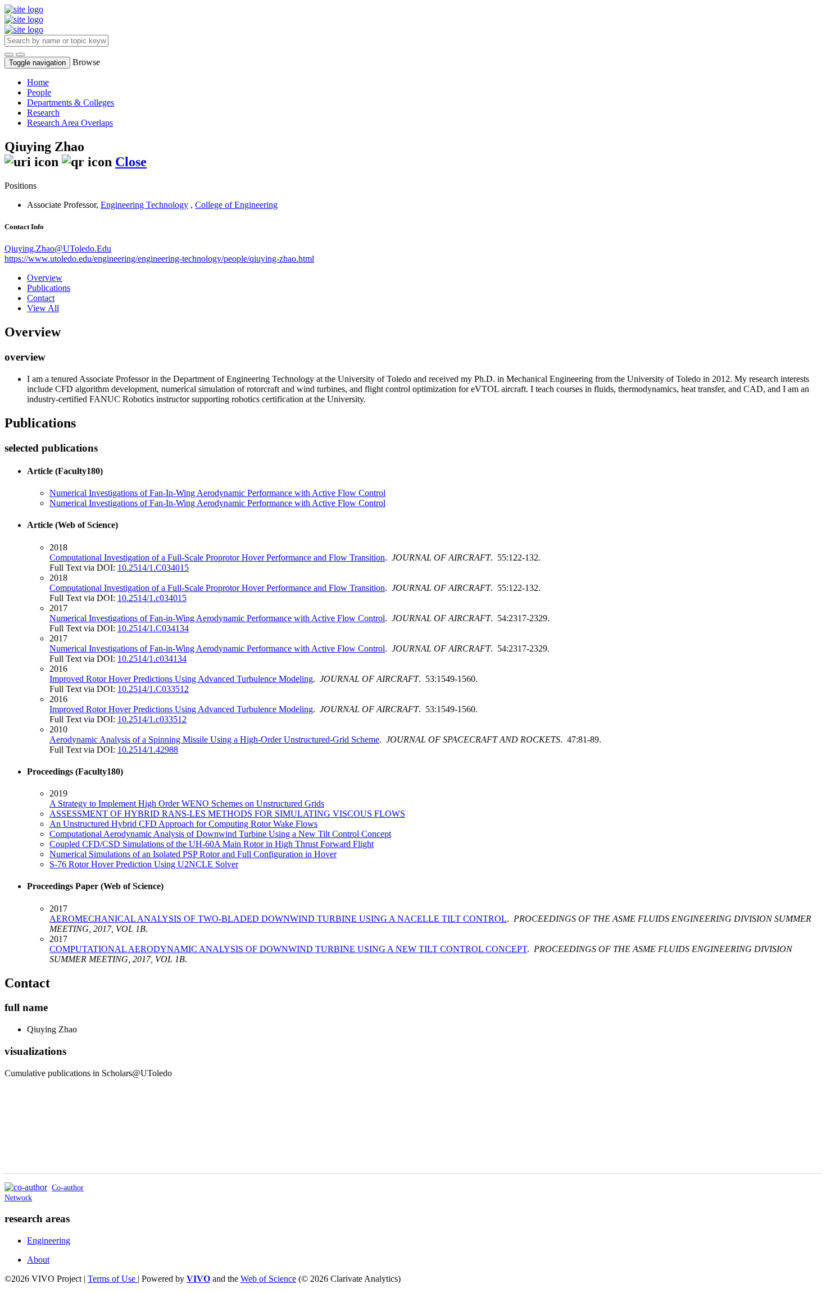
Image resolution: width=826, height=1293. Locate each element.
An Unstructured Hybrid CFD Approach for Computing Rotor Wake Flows (183, 823)
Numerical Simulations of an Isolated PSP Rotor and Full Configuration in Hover (193, 854)
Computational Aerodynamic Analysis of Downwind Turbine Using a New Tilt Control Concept (220, 834)
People (39, 92)
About (38, 1259)
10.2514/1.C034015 (153, 567)
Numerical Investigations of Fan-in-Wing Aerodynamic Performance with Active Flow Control (217, 618)
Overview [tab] (44, 278)
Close (131, 161)
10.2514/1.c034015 (152, 598)
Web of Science (268, 1278)
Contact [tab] (41, 298)
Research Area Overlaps (70, 123)
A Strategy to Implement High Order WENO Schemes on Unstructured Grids (186, 803)
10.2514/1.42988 (147, 749)
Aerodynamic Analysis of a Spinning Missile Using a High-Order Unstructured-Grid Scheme (214, 739)
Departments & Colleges (70, 102)
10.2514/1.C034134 (153, 628)
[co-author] (25, 1187)
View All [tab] (43, 308)
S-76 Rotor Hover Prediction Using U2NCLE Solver (143, 864)
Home (38, 82)
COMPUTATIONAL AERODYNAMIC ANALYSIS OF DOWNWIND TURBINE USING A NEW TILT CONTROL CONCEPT (288, 949)
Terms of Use (113, 1278)
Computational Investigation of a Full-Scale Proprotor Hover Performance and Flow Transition (217, 557)
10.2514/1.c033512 (152, 719)
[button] (8, 54)
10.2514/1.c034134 (152, 658)
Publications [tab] (48, 288)
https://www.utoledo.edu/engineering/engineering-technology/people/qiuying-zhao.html (159, 258)
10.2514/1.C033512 (153, 689)
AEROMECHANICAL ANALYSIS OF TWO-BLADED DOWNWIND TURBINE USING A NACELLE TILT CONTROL (278, 918)
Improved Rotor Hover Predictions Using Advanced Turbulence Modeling (181, 679)
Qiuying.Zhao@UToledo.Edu (57, 248)
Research (43, 112)
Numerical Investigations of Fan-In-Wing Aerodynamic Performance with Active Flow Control (217, 493)
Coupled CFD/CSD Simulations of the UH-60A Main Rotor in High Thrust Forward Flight (211, 844)
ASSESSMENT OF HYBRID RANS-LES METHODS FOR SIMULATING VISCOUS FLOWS (227, 813)
